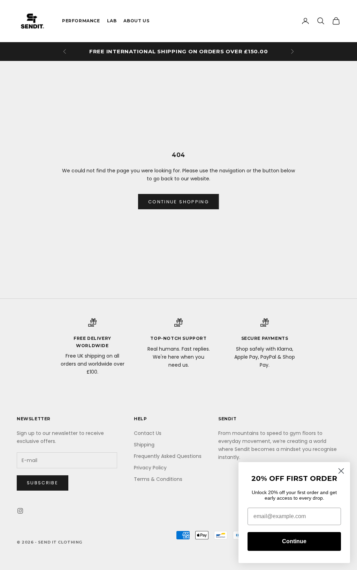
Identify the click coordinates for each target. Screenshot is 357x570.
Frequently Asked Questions (168, 456)
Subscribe (42, 482)
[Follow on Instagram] (20, 510)
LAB (112, 20)
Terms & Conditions (158, 479)
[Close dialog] (341, 471)
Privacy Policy (150, 467)
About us (136, 20)
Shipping (144, 444)
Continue (294, 541)
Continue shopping (178, 201)
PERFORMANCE (81, 20)
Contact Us (147, 433)
